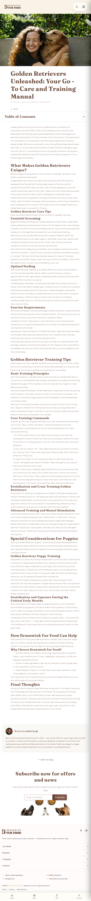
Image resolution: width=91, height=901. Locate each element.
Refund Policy (22, 889)
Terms (4, 889)
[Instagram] (86, 830)
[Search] (77, 7)
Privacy (11, 889)
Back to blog (47, 759)
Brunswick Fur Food (15, 886)
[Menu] (84, 7)
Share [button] (15, 109)
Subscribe (60, 797)
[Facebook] (81, 830)
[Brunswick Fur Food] (12, 7)
